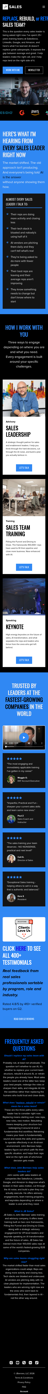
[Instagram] (11, 1362)
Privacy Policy (24, 1382)
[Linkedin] (30, 1362)
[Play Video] (24, 737)
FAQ (24, 1386)
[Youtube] (17, 1362)
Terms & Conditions (24, 1377)
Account (24, 1391)
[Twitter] (24, 1362)
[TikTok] (36, 1362)
